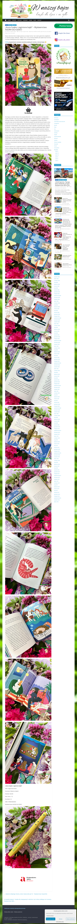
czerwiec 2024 (57, 325)
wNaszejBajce (14, 31)
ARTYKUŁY (56, 117)
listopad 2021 (57, 383)
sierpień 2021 (57, 389)
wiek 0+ (56, 151)
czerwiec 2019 (57, 438)
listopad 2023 (57, 338)
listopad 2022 (57, 361)
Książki (9, 20)
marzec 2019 (56, 443)
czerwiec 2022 (57, 370)
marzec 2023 (56, 353)
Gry (55, 129)
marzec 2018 (56, 466)
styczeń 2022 (56, 379)
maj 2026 (56, 282)
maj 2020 (56, 417)
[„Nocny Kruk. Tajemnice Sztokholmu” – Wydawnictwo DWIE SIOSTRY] (58, 197)
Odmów (60, 919)
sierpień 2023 (57, 344)
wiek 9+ (14, 25)
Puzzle (55, 145)
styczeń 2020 (56, 424)
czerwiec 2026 (57, 280)
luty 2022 (56, 378)
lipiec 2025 (56, 301)
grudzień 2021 (57, 381)
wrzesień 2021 (57, 387)
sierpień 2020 (57, 411)
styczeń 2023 (56, 357)
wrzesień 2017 (57, 477)
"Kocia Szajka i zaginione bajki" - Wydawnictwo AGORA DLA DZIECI (29, 31)
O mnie (30, 20)
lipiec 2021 (56, 391)
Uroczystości (56, 147)
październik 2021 (57, 385)
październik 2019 (57, 430)
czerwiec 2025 (57, 303)
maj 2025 (56, 304)
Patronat (25, 20)
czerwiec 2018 (57, 460)
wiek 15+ (57, 155)
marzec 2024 (56, 331)
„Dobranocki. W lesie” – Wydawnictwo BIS (67, 256)
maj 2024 (56, 327)
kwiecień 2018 (57, 464)
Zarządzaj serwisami (50, 915)
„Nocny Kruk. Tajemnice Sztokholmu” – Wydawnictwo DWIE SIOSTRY (67, 200)
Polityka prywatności (18, 912)
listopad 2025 (57, 293)
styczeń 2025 (56, 312)
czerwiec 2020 (57, 415)
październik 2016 (57, 498)
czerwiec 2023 (57, 348)
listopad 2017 (57, 473)
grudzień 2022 (57, 359)
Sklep (35, 20)
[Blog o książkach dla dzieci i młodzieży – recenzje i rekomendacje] (5, 20)
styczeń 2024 (56, 334)
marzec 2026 (56, 286)
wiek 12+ (57, 153)
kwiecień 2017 (57, 486)
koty (47, 31)
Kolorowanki (56, 130)
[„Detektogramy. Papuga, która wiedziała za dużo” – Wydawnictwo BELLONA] (63, 168)
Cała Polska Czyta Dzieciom (59, 121)
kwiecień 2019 (57, 441)
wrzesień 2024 (57, 319)
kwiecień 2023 (57, 351)
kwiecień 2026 (57, 284)
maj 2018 (56, 462)
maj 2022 (56, 372)
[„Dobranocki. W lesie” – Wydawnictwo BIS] (58, 254)
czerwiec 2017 (57, 483)
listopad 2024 (57, 316)
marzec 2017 (56, 488)
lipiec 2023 (56, 346)
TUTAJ (6, 42)
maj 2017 (56, 484)
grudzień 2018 (57, 449)
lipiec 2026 (56, 278)
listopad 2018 (57, 451)
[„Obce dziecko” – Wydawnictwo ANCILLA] (58, 263)
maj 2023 (56, 349)
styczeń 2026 (56, 289)
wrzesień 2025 (57, 297)
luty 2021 (56, 400)
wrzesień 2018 (57, 454)
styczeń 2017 (56, 492)
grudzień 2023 (57, 336)
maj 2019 (56, 439)
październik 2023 (57, 340)
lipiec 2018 (56, 458)
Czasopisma (56, 123)
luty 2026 (56, 288)
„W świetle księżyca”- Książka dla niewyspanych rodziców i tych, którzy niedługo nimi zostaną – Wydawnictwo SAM (28, 900)
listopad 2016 (57, 496)
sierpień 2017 (57, 479)
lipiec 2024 (56, 323)
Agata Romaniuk (43, 31)
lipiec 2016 (56, 501)
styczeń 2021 (56, 402)
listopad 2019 (57, 428)
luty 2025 (56, 310)
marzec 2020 (56, 421)
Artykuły (20, 20)
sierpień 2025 (57, 299)
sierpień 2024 (57, 321)
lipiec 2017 (56, 481)
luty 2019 (56, 445)
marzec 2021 (56, 398)
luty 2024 (56, 333)
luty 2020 (56, 423)
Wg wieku (56, 149)
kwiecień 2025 (57, 306)
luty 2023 (56, 355)
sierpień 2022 (57, 366)
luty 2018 (56, 468)
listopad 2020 (57, 406)
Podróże (14, 20)
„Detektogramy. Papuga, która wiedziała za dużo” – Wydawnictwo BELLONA (63, 183)
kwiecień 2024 (57, 329)
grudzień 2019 (57, 426)
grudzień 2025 (57, 291)
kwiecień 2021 (57, 396)
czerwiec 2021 (57, 393)
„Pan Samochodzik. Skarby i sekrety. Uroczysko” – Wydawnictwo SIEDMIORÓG (66, 247)
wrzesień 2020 (57, 409)
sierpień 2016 (57, 499)
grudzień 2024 (57, 314)
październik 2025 (57, 295)
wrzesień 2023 (57, 342)
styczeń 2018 (56, 469)
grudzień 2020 (57, 404)
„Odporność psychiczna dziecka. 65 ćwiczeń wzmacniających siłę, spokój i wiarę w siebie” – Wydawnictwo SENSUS (63, 236)
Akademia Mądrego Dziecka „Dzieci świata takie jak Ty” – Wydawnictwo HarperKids (25, 894)
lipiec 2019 (56, 436)
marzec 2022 (56, 376)
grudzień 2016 (57, 494)
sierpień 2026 (57, 276)
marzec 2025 (56, 308)
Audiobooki (56, 119)
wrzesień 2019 (57, 432)
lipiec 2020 (56, 413)
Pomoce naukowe (57, 142)
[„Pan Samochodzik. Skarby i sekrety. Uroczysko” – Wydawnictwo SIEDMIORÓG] (58, 244)
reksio (9, 33)
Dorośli (55, 125)
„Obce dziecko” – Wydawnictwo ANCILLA (67, 264)
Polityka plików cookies (60, 921)
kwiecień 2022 (57, 374)
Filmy (55, 127)
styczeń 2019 (56, 447)
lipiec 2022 (56, 368)
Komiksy (55, 132)
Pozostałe (56, 144)
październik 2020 (57, 408)
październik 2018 (57, 453)
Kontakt (39, 20)
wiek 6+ (10, 25)
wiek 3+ (56, 156)
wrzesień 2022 (57, 364)
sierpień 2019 (57, 434)
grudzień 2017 (57, 471)
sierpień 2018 (57, 456)
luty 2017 (56, 490)
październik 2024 (57, 318)
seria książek (12, 33)
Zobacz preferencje (70, 919)
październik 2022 (57, 363)
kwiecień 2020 (57, 419)
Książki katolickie (57, 136)
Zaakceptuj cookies (51, 919)
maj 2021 (56, 394)
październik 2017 (57, 475)
